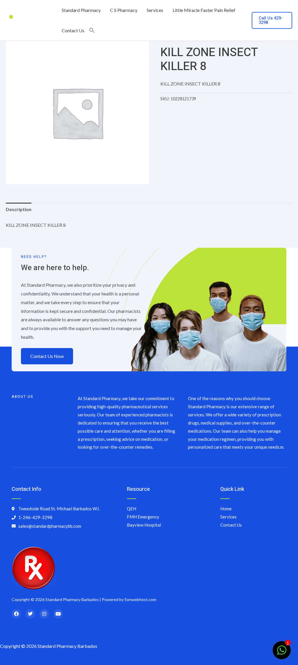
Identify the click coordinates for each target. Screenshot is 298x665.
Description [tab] (18, 209)
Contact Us (73, 30)
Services (155, 10)
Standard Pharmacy (81, 10)
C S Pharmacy (123, 10)
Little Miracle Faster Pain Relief (204, 10)
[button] (92, 30)
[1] (281, 653)
